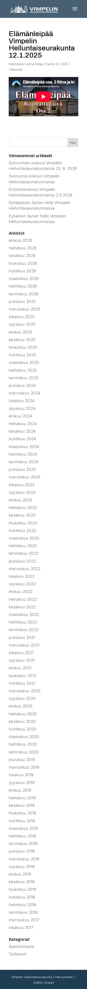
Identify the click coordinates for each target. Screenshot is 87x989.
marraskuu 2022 (24, 568)
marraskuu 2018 (24, 859)
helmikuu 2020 (23, 744)
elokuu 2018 (20, 874)
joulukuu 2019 (22, 759)
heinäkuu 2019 (22, 797)
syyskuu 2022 (22, 584)
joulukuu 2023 (22, 469)
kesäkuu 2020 (22, 721)
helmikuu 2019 (22, 836)
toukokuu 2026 (23, 263)
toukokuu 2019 (22, 813)
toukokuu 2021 (22, 675)
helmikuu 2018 (22, 904)
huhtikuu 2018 (22, 897)
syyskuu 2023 (22, 492)
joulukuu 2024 (22, 385)
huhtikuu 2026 (22, 271)
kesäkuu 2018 (22, 881)
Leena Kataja (34, 64)
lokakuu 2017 (21, 927)
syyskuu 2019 (22, 782)
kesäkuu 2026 (22, 255)
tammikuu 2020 (24, 752)
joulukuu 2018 (22, 851)
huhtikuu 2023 (22, 530)
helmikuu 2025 (23, 370)
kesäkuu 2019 (22, 805)
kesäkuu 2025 (22, 339)
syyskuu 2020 (22, 698)
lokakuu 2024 (22, 400)
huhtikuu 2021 (22, 683)
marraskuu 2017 (24, 920)
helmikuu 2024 (23, 454)
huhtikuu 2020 (22, 729)
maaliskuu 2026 (24, 278)
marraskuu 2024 (24, 393)
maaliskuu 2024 (24, 446)
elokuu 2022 (20, 591)
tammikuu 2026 (23, 294)
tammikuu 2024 (24, 461)
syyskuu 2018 (22, 866)
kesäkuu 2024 (22, 431)
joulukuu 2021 (22, 637)
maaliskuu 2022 (24, 614)
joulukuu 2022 (22, 561)
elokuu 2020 (20, 706)
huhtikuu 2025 (22, 355)
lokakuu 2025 (21, 316)
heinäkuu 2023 (23, 507)
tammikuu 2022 (24, 629)
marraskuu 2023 (24, 477)
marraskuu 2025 (24, 309)
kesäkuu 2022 (22, 607)
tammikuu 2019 (23, 843)
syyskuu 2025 (22, 324)
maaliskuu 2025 (24, 362)
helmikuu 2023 (23, 545)
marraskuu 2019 (24, 767)
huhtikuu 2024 (22, 438)
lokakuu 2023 (21, 484)
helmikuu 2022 (23, 622)
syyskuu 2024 (22, 408)
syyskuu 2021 (22, 660)
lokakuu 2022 (22, 576)
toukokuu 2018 (22, 889)
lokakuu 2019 (21, 774)
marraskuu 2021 (24, 645)
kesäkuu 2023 (22, 515)
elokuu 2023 (20, 500)
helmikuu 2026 (23, 286)
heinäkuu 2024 (23, 423)
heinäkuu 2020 (23, 713)
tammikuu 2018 (23, 912)
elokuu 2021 (20, 668)
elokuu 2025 (20, 332)
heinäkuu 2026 (23, 248)
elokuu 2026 (20, 240)
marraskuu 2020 (24, 691)
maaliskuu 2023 (24, 538)
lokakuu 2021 (21, 652)
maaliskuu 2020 (24, 736)
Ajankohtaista (21, 946)
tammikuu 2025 (23, 378)
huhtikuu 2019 (22, 820)
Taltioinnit (15, 69)
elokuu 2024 (20, 416)
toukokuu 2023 (23, 523)
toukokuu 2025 (23, 347)
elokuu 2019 (20, 790)
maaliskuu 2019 (23, 828)
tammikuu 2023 (23, 553)
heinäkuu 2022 (23, 599)
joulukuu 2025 (22, 301)
